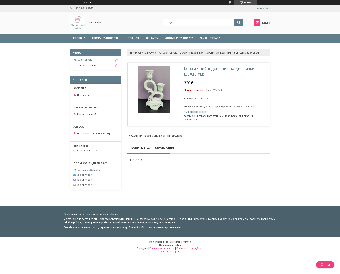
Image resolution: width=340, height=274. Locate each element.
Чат (328, 264)
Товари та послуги (105, 38)
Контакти (152, 38)
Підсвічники (196, 52)
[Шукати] (238, 22)
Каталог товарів (168, 52)
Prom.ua (187, 242)
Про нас (133, 38)
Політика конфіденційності (189, 248)
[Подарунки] (77, 28)
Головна (79, 38)
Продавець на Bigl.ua (170, 245)
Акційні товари (210, 38)
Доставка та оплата (179, 38)
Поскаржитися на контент (162, 248)
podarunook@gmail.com (90, 170)
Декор (183, 52)
